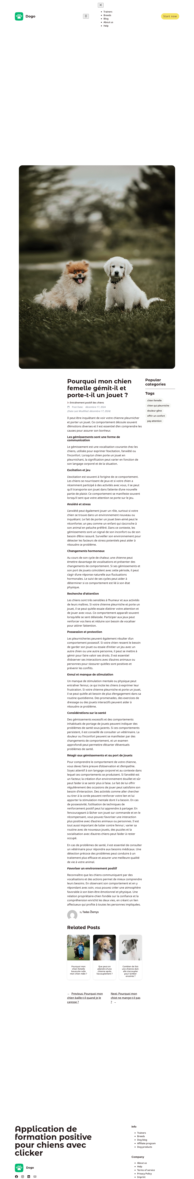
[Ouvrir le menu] (86, 16)
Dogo (30, 16)
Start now (170, 16)
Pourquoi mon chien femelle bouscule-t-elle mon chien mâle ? (78, 970)
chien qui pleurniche (158, 405)
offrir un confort (156, 415)
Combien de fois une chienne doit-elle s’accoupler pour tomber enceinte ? (130, 971)
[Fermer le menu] (101, 5)
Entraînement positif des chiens (87, 402)
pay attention (154, 420)
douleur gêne (154, 410)
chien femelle (154, 400)
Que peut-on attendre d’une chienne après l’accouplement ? (104, 970)
